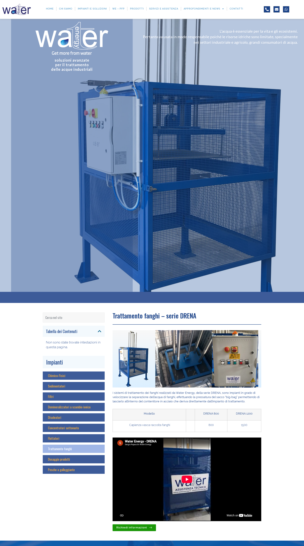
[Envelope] (276, 9)
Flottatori (53, 438)
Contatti (236, 8)
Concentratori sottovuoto (63, 428)
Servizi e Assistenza (163, 8)
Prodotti (137, 8)
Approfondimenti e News (202, 8)
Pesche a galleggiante (61, 470)
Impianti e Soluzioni (92, 8)
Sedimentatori (56, 386)
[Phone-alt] (267, 9)
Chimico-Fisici (56, 376)
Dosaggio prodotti (59, 459)
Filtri (51, 396)
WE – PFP (118, 8)
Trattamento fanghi (60, 449)
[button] (99, 331)
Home (50, 8)
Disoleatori (54, 417)
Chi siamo (65, 8)
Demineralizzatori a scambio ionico (69, 407)
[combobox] (74, 317)
